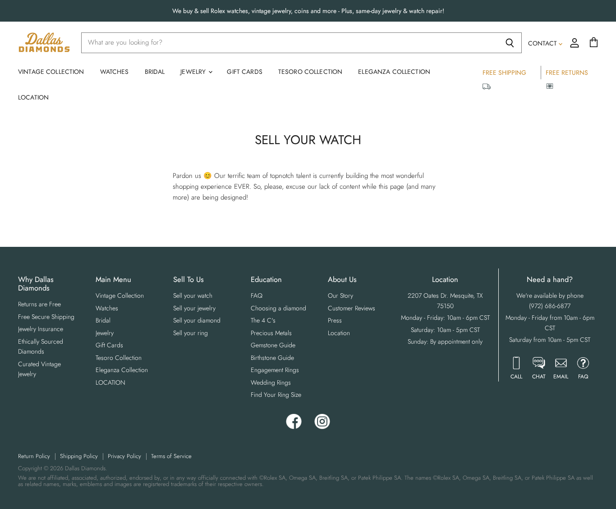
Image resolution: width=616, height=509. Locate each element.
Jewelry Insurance (40, 328)
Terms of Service (171, 456)
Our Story (340, 295)
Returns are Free (39, 304)
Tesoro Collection (310, 71)
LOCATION (33, 97)
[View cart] (593, 42)
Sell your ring (190, 332)
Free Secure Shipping (46, 316)
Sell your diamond (197, 320)
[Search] (510, 42)
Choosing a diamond (278, 308)
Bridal (155, 71)
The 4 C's (263, 320)
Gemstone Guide (273, 345)
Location (339, 332)
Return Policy (34, 456)
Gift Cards (244, 71)
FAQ (256, 295)
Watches (114, 71)
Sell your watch (192, 295)
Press (335, 320)
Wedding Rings (271, 382)
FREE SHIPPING (504, 72)
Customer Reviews (351, 308)
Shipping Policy (79, 456)
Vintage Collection (51, 71)
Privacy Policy (124, 456)
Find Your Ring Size (276, 394)
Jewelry (193, 71)
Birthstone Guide (272, 357)
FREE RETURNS (567, 72)
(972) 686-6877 (549, 305)
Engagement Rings (275, 369)
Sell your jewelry (194, 308)
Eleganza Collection (394, 71)
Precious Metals (271, 332)
